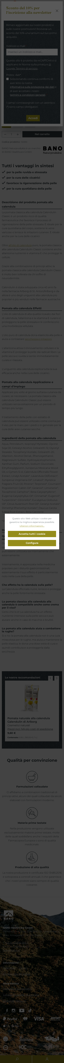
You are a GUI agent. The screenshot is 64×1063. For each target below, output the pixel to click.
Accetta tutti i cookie (32, 533)
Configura (32, 543)
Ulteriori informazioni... (32, 525)
